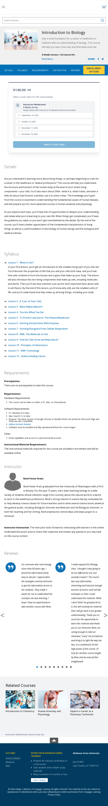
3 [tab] (45, 667)
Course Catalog (13, 757)
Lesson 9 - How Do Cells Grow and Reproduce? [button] (33, 339)
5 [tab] (54, 667)
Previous (2, 615)
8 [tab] (66, 667)
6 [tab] (58, 667)
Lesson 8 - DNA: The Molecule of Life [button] (28, 334)
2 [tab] (41, 667)
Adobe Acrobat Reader (20, 424)
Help (8, 765)
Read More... (48, 58)
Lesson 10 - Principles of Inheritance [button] (28, 345)
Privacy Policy (54, 794)
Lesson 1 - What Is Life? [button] (21, 262)
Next (105, 615)
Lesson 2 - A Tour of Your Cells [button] (24, 301)
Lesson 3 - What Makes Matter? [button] (25, 306)
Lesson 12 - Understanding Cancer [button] (27, 356)
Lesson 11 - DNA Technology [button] (23, 350)
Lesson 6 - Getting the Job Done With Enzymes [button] (33, 323)
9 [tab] (70, 667)
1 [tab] (37, 667)
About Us (10, 761)
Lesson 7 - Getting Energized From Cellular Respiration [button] (38, 328)
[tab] (51, 262)
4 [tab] (49, 667)
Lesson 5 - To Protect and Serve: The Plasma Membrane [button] (38, 317)
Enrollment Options (94, 70)
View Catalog (39, 780)
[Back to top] (54, 739)
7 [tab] (62, 667)
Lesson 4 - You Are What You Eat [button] (26, 312)
